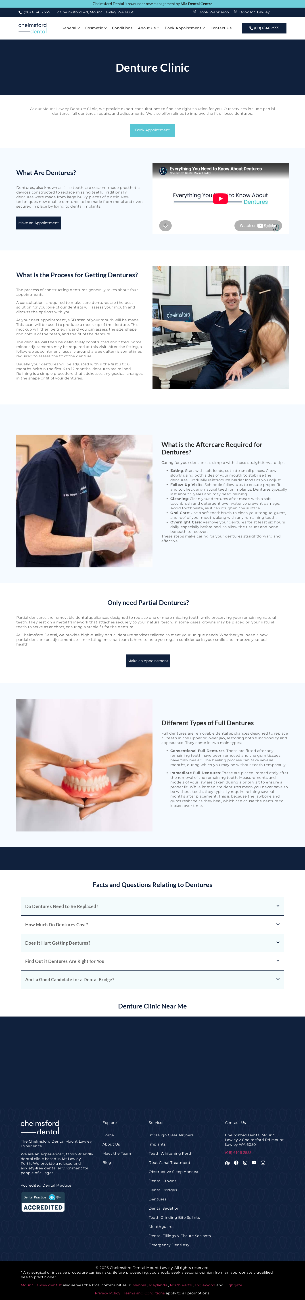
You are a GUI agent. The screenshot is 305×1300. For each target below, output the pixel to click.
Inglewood (205, 1285)
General (68, 28)
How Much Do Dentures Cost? (56, 924)
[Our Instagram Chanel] (246, 1162)
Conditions (122, 28)
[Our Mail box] (264, 1162)
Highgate (233, 1285)
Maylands (158, 1285)
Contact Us (221, 28)
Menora (139, 1285)
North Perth (181, 1285)
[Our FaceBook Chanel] (237, 1162)
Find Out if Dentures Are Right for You (64, 961)
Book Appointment (183, 28)
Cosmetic (94, 28)
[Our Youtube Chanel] (255, 1162)
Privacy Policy (108, 1293)
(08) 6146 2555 (238, 1152)
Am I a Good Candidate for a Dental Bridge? (69, 979)
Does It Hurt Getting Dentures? (57, 943)
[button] (152, 906)
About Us (147, 28)
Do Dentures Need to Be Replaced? (61, 906)
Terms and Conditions (144, 1293)
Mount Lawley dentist (41, 1285)
